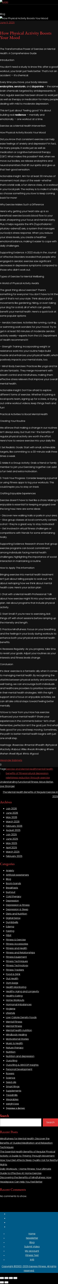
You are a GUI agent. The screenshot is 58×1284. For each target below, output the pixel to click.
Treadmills (12, 1095)
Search (4, 1115)
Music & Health (14, 1043)
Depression (12, 900)
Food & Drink (13, 974)
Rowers (10, 1073)
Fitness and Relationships (20, 952)
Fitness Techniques (17, 961)
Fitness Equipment (16, 957)
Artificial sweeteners (17, 875)
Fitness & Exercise (16, 939)
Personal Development (19, 1069)
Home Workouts (15, 1000)
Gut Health (12, 978)
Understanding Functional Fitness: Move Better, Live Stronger (27, 784)
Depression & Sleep (17, 909)
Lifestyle (10, 1013)
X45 (32, 1259)
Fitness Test (32, 1255)
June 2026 (12, 813)
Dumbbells (12, 922)
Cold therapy (13, 896)
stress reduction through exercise (30, 777)
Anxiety (10, 870)
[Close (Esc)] (15, 1278)
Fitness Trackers (15, 970)
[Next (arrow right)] (6, 1282)
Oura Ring (11, 1060)
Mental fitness (14, 1026)
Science (10, 1078)
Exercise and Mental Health (21, 769)
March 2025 (12, 852)
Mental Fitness (14, 1021)
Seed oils (11, 1082)
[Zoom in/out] (2, 1278)
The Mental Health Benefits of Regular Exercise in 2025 (30, 794)
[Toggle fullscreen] (6, 1278)
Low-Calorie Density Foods (21, 1017)
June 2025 (12, 839)
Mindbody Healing (16, 1034)
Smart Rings (12, 1086)
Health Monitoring (16, 987)
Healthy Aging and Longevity (22, 991)
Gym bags (12, 983)
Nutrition (10, 1052)
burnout (10, 892)
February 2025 (14, 856)
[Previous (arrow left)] (2, 1282)
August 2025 (13, 830)
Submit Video (32, 1246)
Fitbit (8, 935)
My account (32, 1251)
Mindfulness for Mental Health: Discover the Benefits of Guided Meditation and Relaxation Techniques (26, 1143)
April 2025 (11, 847)
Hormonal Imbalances (19, 1004)
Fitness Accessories (17, 944)
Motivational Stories (17, 1039)
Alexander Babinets (11, 760)
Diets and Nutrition (16, 913)
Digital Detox (13, 918)
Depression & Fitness (18, 905)
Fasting (10, 931)
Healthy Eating (14, 996)
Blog (8, 879)
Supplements (13, 1090)
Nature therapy (14, 1047)
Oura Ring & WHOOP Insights (22, 1065)
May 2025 (11, 843)
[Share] (11, 1278)
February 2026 (14, 826)
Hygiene (10, 1008)
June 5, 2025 (7, 22)
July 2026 (11, 808)
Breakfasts (12, 888)
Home (32, 1233)
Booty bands (13, 883)
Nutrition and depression (20, 1056)
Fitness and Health (16, 948)
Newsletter (32, 1238)
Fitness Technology (17, 965)
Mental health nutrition (19, 1030)
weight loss (12, 1104)
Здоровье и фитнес (15, 1108)
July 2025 (11, 834)
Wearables (12, 1099)
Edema (10, 926)
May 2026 (11, 817)
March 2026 (12, 821)
